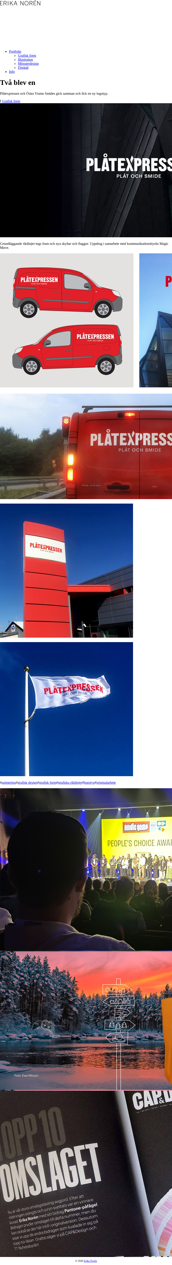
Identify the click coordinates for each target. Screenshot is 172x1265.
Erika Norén (90, 1261)
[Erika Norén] (20, 2)
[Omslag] (86, 1174)
